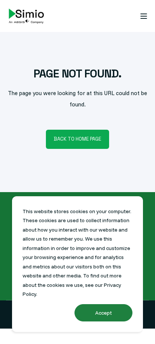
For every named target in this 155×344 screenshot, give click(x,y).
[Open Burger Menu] (143, 16)
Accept (103, 312)
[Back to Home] (26, 16)
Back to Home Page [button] (77, 139)
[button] (11, 333)
